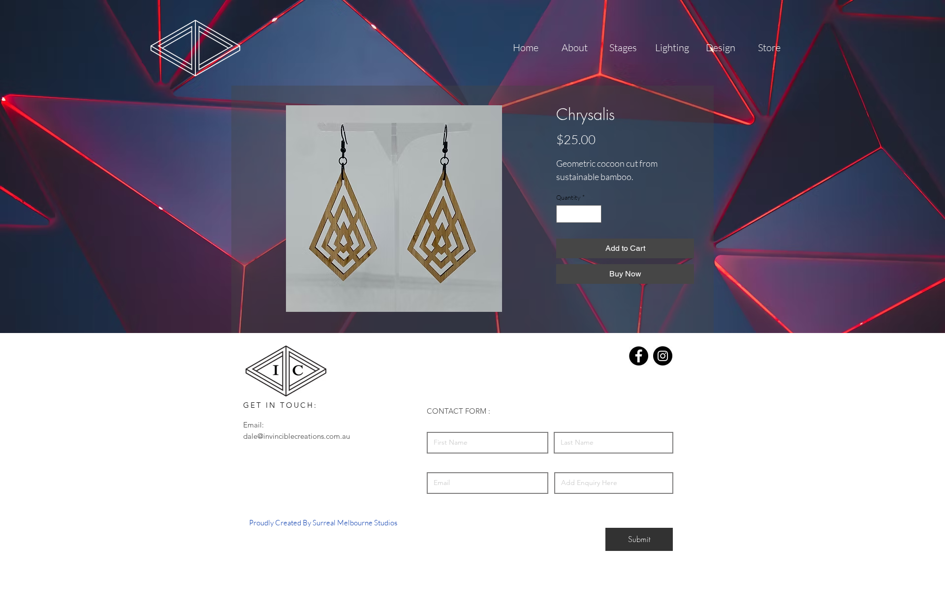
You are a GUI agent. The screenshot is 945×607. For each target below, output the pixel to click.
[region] (195, 47)
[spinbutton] (579, 214)
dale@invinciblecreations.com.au (296, 436)
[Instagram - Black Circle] (662, 355)
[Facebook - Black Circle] (638, 355)
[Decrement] (563, 214)
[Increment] (594, 214)
